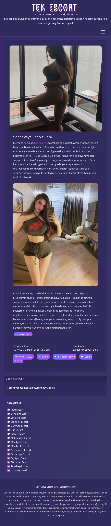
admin (45, 356)
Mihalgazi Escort (19, 442)
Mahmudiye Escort (21, 438)
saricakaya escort (23, 334)
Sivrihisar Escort (19, 462)
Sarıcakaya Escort (66, 356)
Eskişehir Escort (19, 421)
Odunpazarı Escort (21, 450)
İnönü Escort (18, 434)
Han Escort (17, 429)
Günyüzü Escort (19, 425)
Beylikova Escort (19, 413)
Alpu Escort (17, 409)
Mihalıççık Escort (20, 446)
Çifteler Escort (18, 417)
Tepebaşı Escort (19, 466)
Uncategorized (19, 470)
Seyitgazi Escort (19, 458)
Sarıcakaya (40, 143)
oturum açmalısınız (44, 387)
